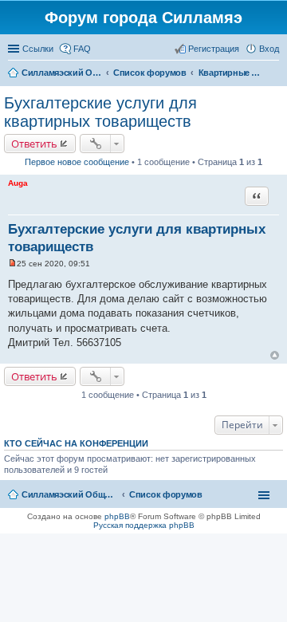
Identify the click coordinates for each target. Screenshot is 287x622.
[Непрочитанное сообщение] (12, 263)
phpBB (117, 516)
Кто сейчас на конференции (76, 443)
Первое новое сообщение (77, 162)
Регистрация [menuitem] (213, 48)
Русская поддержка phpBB (144, 525)
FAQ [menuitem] (82, 48)
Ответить (34, 143)
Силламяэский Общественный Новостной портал (69, 494)
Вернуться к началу (274, 355)
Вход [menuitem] (269, 48)
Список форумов (165, 494)
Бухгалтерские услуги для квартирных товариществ (100, 112)
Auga (18, 183)
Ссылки (37, 48)
